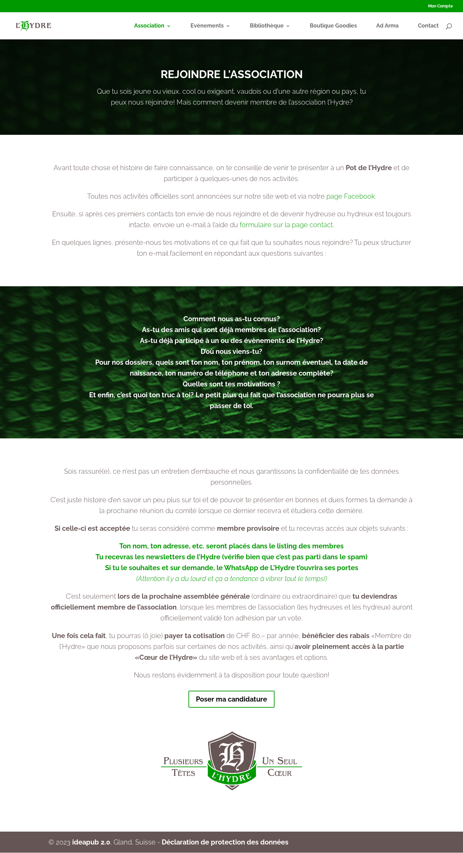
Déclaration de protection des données (225, 842)
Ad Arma (387, 26)
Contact (428, 26)
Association (149, 26)
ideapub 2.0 (91, 842)
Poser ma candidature (231, 699)
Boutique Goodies (333, 26)
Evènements (207, 26)
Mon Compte (440, 6)
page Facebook (350, 196)
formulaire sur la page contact (286, 225)
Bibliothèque (267, 26)
